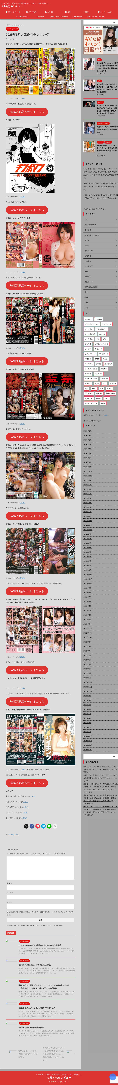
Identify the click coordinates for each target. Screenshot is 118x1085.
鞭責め (98, 398)
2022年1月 (87, 678)
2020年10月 (87, 745)
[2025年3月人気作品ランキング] (43, 826)
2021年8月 (87, 700)
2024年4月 (87, 557)
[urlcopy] (55, 826)
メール (10, 893)
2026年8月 (87, 431)
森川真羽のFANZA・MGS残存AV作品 (35, 965)
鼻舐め (103, 403)
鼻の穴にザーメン (91, 403)
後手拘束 (88, 374)
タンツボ (88, 349)
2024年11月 (87, 525)
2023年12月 (87, 575)
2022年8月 (87, 646)
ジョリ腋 (88, 344)
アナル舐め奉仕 (90, 334)
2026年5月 (87, 444)
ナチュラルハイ (90, 354)
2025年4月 (87, 503)
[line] (49, 826)
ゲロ (97, 339)
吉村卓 (97, 359)
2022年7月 (87, 651)
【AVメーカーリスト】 (105, 12)
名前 (9, 883)
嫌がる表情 (108, 364)
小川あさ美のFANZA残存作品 (31, 1027)
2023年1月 (87, 624)
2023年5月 (87, 606)
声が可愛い (89, 364)
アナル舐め (89, 329)
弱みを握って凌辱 (91, 369)
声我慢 (98, 364)
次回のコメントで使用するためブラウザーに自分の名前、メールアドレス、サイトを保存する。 (40, 913)
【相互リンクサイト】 (12, 12)
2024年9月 (87, 534)
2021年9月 (87, 696)
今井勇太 (88, 359)
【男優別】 (86, 12)
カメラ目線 (89, 339)
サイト (9, 902)
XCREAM (99, 319)
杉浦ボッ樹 (104, 379)
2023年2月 (87, 619)
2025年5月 (87, 498)
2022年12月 (87, 628)
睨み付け (113, 383)
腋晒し (94, 388)
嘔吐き (105, 359)
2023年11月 (87, 579)
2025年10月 (87, 476)
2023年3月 (87, 615)
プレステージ (103, 354)
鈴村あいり (89, 398)
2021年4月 (87, 718)
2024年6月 (87, 548)
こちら (22, 98)
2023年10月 (87, 584)
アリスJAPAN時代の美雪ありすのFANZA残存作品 (40, 945)
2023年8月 (87, 592)
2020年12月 (87, 736)
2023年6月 (87, 601)
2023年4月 (87, 610)
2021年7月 (87, 705)
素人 (86, 388)
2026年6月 (87, 440)
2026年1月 (87, 462)
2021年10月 (87, 691)
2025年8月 (87, 485)
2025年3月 (87, 507)
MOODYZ (88, 319)
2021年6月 (87, 709)
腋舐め (109, 388)
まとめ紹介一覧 (77, 16)
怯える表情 (98, 374)
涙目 (104, 383)
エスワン (102, 334)
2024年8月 (87, 539)
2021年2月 (87, 727)
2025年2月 (87, 512)
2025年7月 (87, 489)
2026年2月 (87, 458)
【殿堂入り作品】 (31, 12)
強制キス (104, 369)
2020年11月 (87, 741)
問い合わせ (40, 16)
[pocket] (37, 826)
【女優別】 (68, 12)
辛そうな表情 (110, 393)
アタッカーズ (106, 324)
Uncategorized (13, 834)
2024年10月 (87, 530)
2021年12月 (87, 682)
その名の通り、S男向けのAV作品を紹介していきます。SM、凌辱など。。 (59, 1074)
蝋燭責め (99, 393)
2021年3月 (87, 723)
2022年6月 (87, 655)
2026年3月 (87, 453)
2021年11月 (87, 687)
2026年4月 (87, 449)
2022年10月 (87, 637)
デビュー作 (98, 349)
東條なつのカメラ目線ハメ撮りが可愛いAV (37, 1008)
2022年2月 (87, 673)
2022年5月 (87, 660)
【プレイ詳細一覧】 (22, 16)
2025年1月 (87, 516)
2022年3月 (87, 669)
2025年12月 (87, 467)
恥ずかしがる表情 (91, 379)
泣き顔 (97, 383)
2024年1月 (87, 570)
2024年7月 (87, 543)
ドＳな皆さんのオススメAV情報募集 (59, 16)
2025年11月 (87, 471)
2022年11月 (87, 633)
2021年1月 (87, 732)
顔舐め (107, 398)
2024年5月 (87, 552)
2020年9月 (87, 750)
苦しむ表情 (89, 393)
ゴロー (105, 339)
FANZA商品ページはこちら (27, 111)
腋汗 (101, 388)
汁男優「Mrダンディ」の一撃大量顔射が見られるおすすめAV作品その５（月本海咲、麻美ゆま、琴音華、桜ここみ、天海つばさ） (100, 786)
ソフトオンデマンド (101, 344)
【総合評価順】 (49, 12)
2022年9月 (87, 642)
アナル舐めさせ (101, 329)
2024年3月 (87, 561)
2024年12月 (87, 521)
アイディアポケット (92, 324)
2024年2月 (87, 566)
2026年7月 (87, 435)
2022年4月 (87, 664)
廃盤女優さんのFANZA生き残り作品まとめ (96, 16)
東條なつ (88, 383)
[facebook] (32, 826)
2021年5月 (87, 714)
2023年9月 (87, 588)
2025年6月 (87, 494)
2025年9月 (87, 480)
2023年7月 (87, 597)
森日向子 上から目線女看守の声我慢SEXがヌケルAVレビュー (107, 129)
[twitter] (26, 826)
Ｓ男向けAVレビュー (12, 6)
